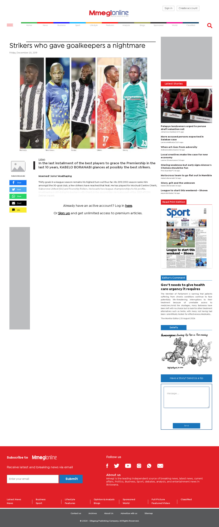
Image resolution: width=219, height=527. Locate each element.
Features (70, 503)
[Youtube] (130, 466)
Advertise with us (129, 513)
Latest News (14, 499)
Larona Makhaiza (168, 142)
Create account (188, 8)
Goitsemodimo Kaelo (169, 150)
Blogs (97, 503)
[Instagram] (141, 466)
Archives (92, 513)
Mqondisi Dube (167, 193)
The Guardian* (167, 171)
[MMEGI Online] (109, 13)
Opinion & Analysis (104, 499)
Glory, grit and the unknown (178, 183)
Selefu (174, 328)
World (126, 503)
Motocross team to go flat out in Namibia (186, 175)
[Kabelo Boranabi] (18, 166)
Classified (186, 499)
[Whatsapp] (151, 466)
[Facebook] (109, 466)
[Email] (163, 466)
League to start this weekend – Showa (184, 190)
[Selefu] (186, 351)
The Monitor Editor (170, 318)
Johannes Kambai (168, 132)
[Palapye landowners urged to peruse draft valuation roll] (186, 106)
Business (41, 499)
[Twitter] (119, 466)
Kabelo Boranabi (18, 176)
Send (186, 426)
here (128, 205)
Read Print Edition (173, 202)
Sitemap (149, 513)
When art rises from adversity (179, 147)
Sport (18, 40)
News (10, 503)
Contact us (76, 513)
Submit (72, 478)
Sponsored (129, 499)
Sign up (64, 213)
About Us (108, 513)
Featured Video (161, 503)
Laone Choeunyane (169, 160)
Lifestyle (70, 499)
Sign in (168, 8)
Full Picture (158, 499)
